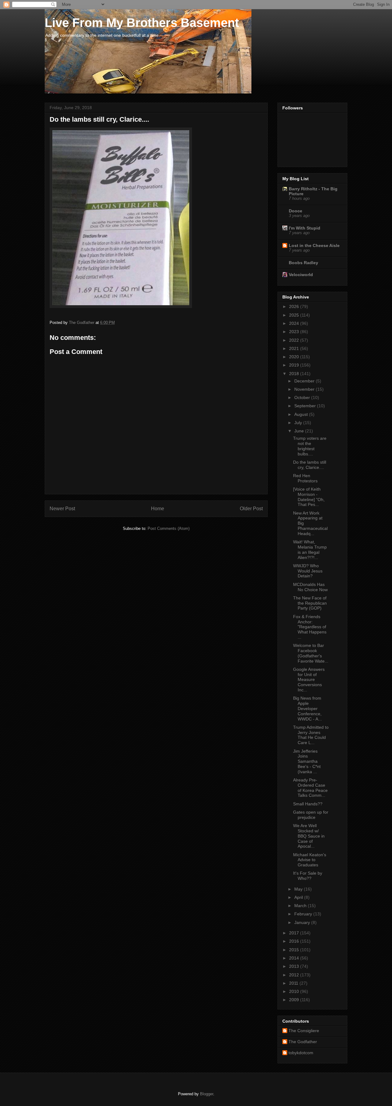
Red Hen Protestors (305, 478)
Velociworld (301, 274)
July (298, 422)
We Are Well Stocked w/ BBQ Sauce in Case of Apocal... (309, 836)
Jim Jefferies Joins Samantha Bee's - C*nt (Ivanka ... (307, 761)
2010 (294, 991)
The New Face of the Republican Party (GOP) (310, 603)
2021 (294, 348)
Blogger (206, 1094)
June (299, 430)
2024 (294, 323)
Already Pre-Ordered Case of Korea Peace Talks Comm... (310, 787)
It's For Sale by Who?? (307, 876)
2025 (294, 315)
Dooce (295, 210)
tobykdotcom (300, 1052)
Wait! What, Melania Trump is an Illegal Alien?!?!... (310, 549)
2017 (294, 932)
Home (157, 508)
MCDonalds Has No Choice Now (310, 587)
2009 (294, 999)
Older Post (251, 508)
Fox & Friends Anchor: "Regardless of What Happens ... (309, 627)
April (299, 897)
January (302, 922)
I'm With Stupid (304, 228)
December (305, 380)
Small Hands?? (307, 803)
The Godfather (302, 1041)
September (305, 405)
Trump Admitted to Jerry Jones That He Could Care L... (311, 735)
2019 (294, 365)
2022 (294, 340)
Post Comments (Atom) (169, 528)
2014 (294, 958)
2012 (294, 974)
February (303, 913)
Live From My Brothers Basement (142, 22)
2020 (294, 356)
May (299, 889)
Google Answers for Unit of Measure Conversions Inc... (309, 679)
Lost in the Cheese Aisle (314, 245)
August (301, 414)
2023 (294, 331)
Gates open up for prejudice (310, 815)
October (302, 397)
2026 (294, 306)
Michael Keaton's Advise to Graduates (309, 860)
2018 (294, 373)
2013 (294, 966)
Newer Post (62, 508)
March (301, 905)
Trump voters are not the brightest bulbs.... (309, 446)
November (305, 389)
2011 (294, 983)
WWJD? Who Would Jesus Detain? (307, 571)
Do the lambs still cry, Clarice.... (309, 465)
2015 (294, 949)
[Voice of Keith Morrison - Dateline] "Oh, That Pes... (309, 497)
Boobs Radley (303, 262)
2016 (294, 941)
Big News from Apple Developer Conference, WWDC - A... (307, 708)
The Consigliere (303, 1030)
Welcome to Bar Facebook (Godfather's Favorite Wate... (310, 653)
